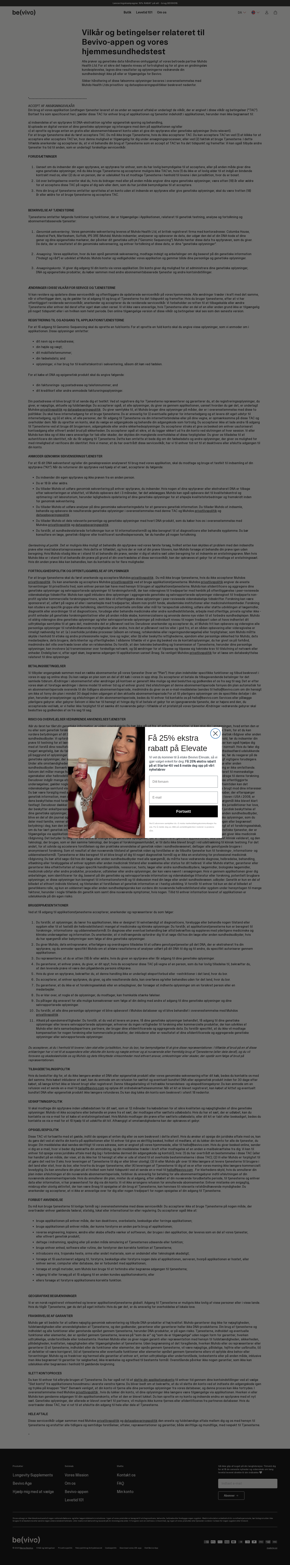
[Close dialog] (215, 733)
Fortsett (183, 811)
